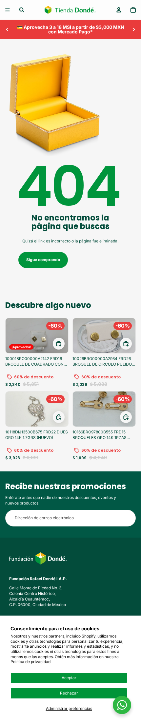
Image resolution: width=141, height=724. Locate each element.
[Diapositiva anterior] (7, 29)
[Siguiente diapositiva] (134, 29)
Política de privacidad (30, 661)
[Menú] (7, 9)
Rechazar (69, 693)
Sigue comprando (43, 259)
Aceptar (69, 677)
